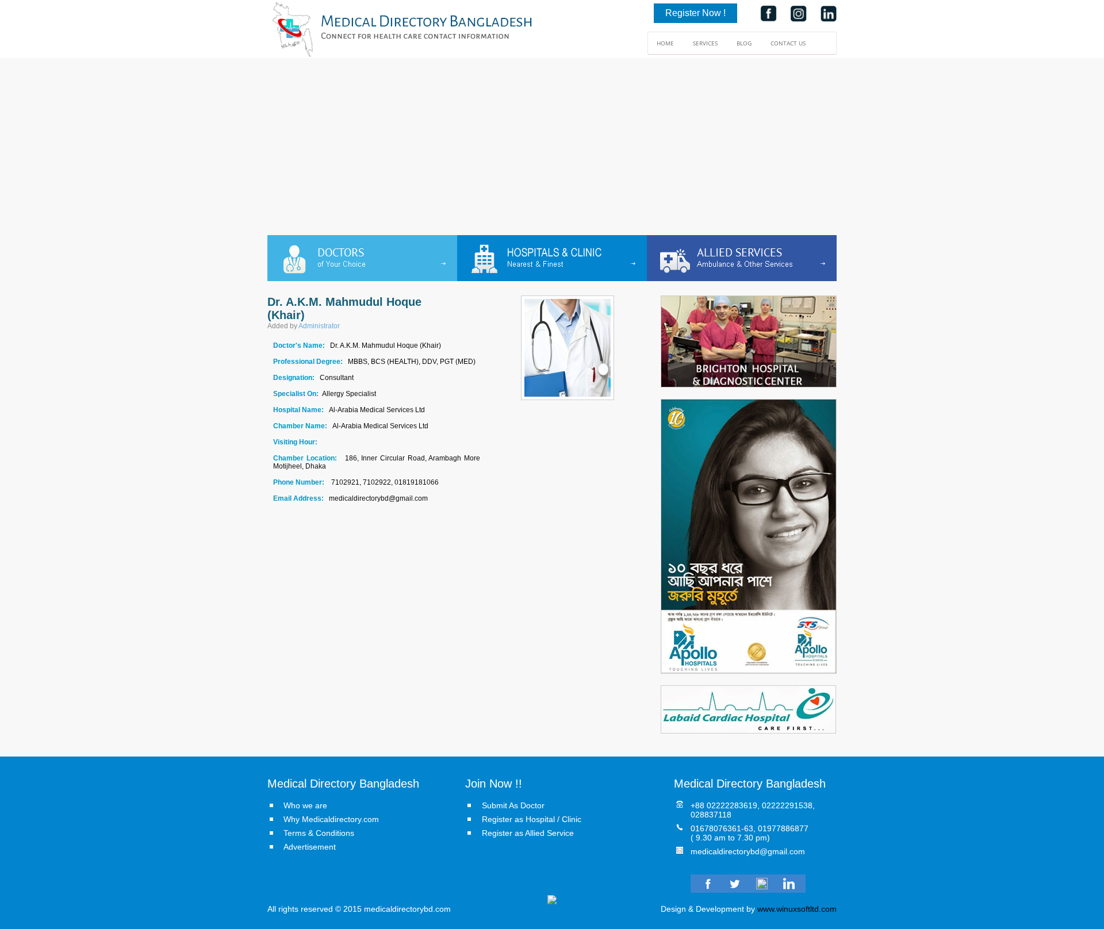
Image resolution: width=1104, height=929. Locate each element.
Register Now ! (695, 13)
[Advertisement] (552, 148)
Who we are (305, 805)
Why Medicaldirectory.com (331, 819)
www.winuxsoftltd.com (797, 908)
